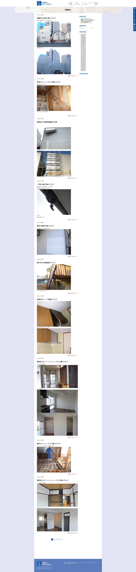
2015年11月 (83, 69)
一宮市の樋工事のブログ (45, 184)
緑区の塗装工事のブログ (45, 226)
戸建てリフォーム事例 (79, 562)
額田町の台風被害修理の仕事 (47, 122)
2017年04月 (83, 53)
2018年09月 (83, 38)
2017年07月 (83, 50)
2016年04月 (83, 64)
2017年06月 (83, 51)
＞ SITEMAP (46, 568)
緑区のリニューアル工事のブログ (49, 82)
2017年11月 (83, 47)
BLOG (74, 563)
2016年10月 (83, 59)
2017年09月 (83, 48)
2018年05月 (83, 41)
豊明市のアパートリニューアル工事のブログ (52, 362)
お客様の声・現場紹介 (67, 563)
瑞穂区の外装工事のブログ (46, 18)
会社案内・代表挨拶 (70, 562)
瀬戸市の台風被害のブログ (46, 262)
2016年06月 (83, 63)
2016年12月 (83, 57)
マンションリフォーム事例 (88, 562)
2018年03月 (83, 43)
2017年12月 (83, 46)
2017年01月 (83, 56)
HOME (65, 562)
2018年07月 (83, 40)
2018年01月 (83, 45)
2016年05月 (83, 63)
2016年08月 (83, 61)
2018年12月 (83, 35)
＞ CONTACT (50, 568)
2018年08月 (83, 39)
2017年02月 (83, 55)
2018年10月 (83, 37)
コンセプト (96, 562)
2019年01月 (83, 34)
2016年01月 (83, 67)
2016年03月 (83, 65)
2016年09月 (83, 60)
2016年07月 (83, 62)
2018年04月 (83, 42)
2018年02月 (83, 44)
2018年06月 (83, 40)
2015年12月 (83, 68)
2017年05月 (83, 52)
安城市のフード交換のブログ (47, 299)
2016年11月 (83, 58)
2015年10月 (83, 70)
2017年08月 (83, 49)
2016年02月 (83, 66)
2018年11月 (83, 36)
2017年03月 (83, 54)
